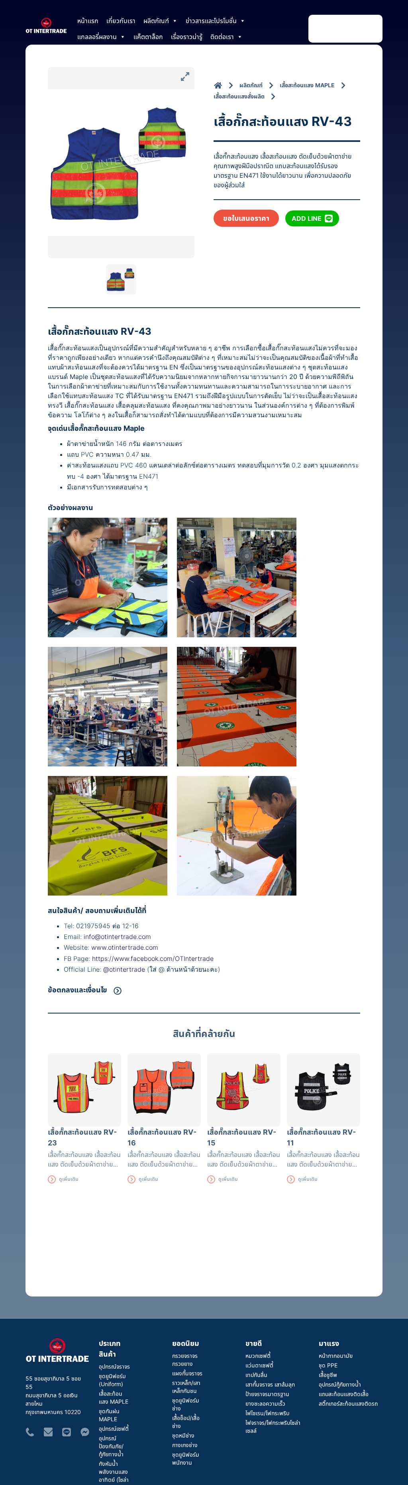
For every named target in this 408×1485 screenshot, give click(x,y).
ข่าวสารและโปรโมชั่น (211, 20)
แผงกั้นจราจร (187, 1373)
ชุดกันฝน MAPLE (109, 1415)
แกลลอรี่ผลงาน (97, 36)
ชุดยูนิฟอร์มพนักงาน (185, 1458)
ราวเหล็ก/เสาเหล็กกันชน (186, 1387)
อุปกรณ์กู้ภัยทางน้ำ (340, 1384)
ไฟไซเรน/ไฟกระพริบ (267, 1413)
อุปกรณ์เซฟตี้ (114, 1428)
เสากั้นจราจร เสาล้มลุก (270, 1384)
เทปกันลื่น (256, 1375)
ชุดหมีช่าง (183, 1435)
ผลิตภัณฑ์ (156, 20)
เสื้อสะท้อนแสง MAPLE (113, 1397)
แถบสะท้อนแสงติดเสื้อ (344, 1394)
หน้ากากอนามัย (336, 1355)
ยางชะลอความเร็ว (265, 1403)
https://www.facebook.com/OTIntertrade (153, 958)
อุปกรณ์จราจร (114, 1366)
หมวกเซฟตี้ (258, 1355)
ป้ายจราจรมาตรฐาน (267, 1394)
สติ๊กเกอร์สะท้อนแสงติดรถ (348, 1403)
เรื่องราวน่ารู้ (186, 36)
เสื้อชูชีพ (328, 1375)
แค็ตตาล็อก (148, 36)
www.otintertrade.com (124, 947)
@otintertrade (125, 969)
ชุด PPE (328, 1365)
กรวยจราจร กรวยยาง (185, 1359)
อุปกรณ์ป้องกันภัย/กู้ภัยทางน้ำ (111, 1446)
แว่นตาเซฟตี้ (259, 1365)
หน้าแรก (87, 20)
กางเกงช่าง (185, 1445)
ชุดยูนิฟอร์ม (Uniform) (112, 1380)
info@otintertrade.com (117, 937)
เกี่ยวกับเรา (120, 20)
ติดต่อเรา (222, 36)
